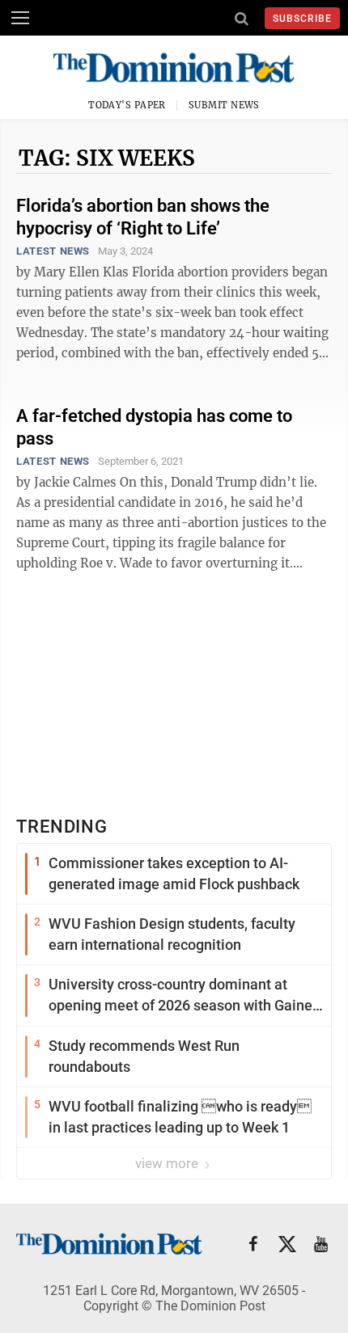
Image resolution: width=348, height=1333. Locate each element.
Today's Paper (127, 105)
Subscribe (302, 18)
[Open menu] (20, 17)
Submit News (224, 105)
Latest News (53, 251)
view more (168, 1163)
